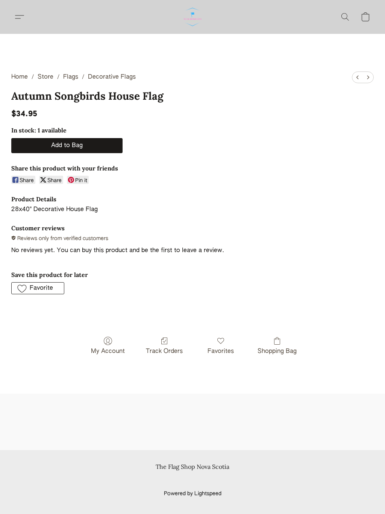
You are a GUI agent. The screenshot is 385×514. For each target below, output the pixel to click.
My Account (108, 351)
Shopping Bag (277, 351)
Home (19, 77)
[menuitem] (357, 77)
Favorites (221, 351)
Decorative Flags (112, 77)
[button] (192, 17)
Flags (70, 77)
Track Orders (164, 351)
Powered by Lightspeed (192, 493)
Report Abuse (192, 481)
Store (45, 77)
